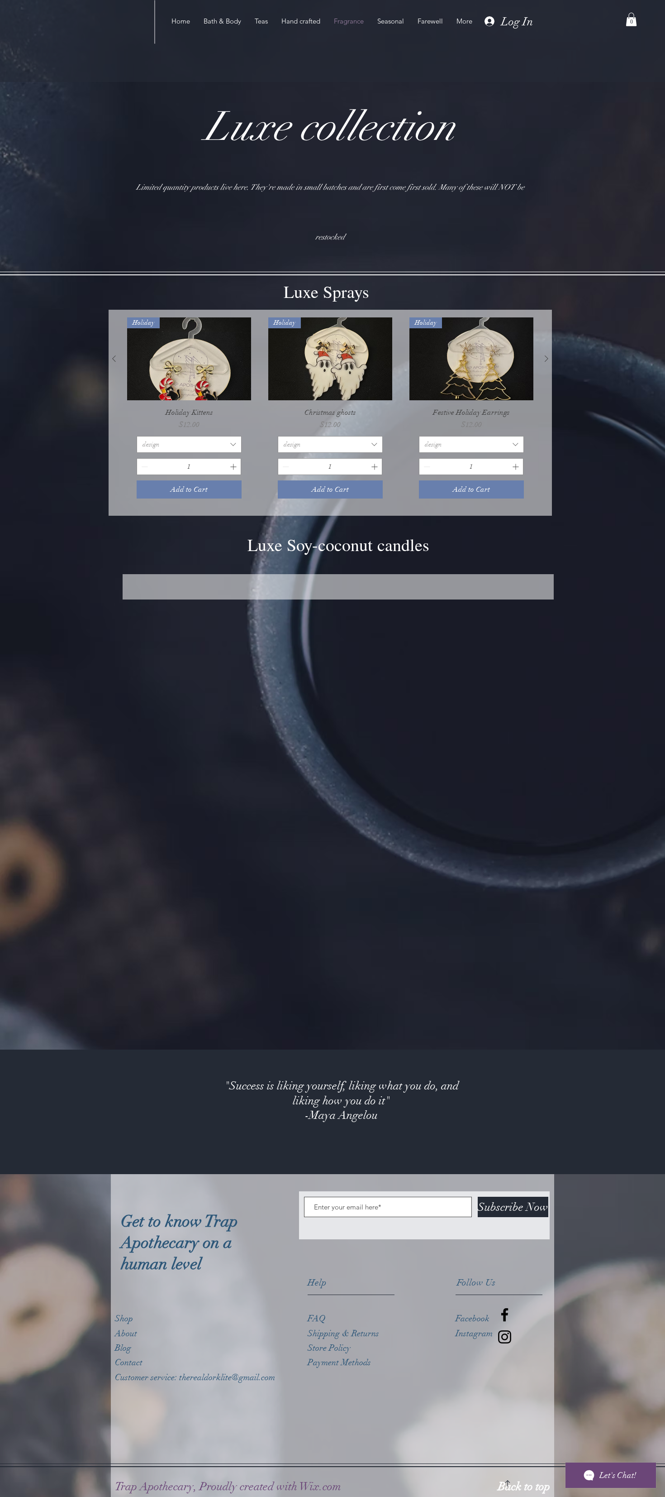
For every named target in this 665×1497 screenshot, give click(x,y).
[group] (330, 413)
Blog (123, 1348)
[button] (631, 19)
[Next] (614, 1112)
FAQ (317, 1318)
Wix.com (320, 1486)
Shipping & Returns (344, 1333)
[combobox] (189, 444)
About (126, 1333)
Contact (128, 1362)
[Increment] (234, 467)
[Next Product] (546, 358)
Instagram (474, 1333)
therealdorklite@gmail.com (227, 1377)
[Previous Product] (114, 358)
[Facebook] (504, 1315)
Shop (124, 1318)
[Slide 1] (332, 1151)
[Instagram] (504, 1337)
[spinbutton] (188, 467)
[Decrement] (143, 467)
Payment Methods (340, 1362)
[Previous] (51, 1112)
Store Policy (329, 1348)
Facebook (472, 1318)
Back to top (524, 1486)
